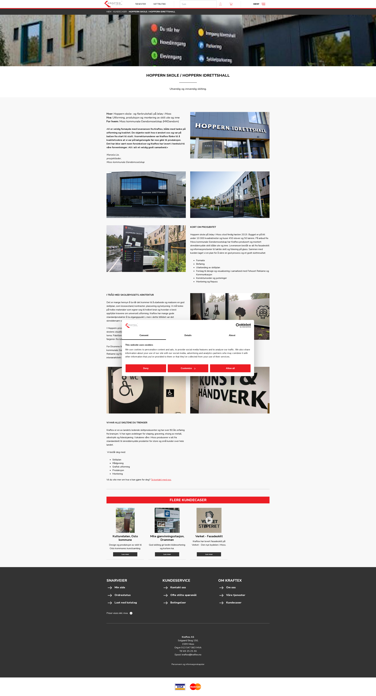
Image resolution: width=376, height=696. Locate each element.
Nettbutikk (159, 4)
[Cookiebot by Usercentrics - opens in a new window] (238, 325)
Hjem (108, 11)
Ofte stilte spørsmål (183, 595)
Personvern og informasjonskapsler (188, 664)
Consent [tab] (144, 335)
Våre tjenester (235, 595)
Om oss (231, 587)
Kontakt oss (178, 587)
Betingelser (178, 602)
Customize (186, 368)
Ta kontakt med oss (161, 479)
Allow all (230, 368)
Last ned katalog (126, 602)
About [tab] (232, 335)
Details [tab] (188, 335)
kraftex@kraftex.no (191, 654)
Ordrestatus (123, 595)
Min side (120, 587)
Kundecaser (120, 11)
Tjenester (140, 4)
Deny (145, 368)
